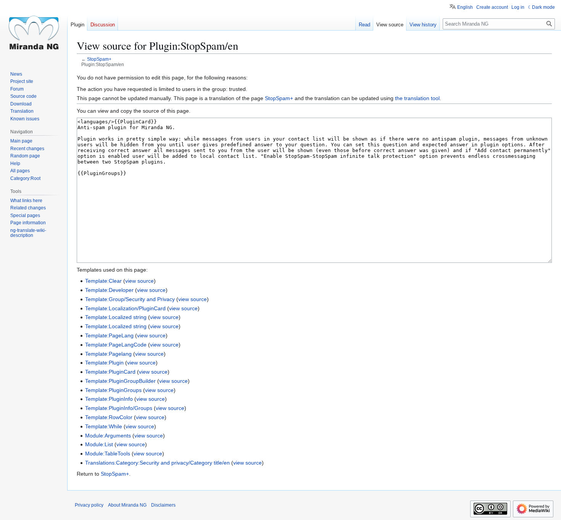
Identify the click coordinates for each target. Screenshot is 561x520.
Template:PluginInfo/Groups (118, 408)
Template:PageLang (109, 335)
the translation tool (417, 98)
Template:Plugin (104, 363)
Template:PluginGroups (113, 390)
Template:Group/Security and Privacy (130, 299)
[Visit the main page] (33, 30)
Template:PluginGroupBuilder (120, 381)
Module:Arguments (108, 436)
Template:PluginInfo (109, 399)
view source (139, 281)
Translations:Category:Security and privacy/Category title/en (157, 463)
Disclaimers (163, 505)
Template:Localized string (116, 317)
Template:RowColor (108, 417)
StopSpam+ (99, 59)
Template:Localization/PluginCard (125, 308)
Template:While (103, 426)
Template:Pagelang (108, 354)
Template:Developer (109, 290)
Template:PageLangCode (116, 345)
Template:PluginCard (110, 372)
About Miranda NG (127, 505)
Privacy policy (89, 505)
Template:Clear (103, 281)
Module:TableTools (107, 453)
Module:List (99, 444)
